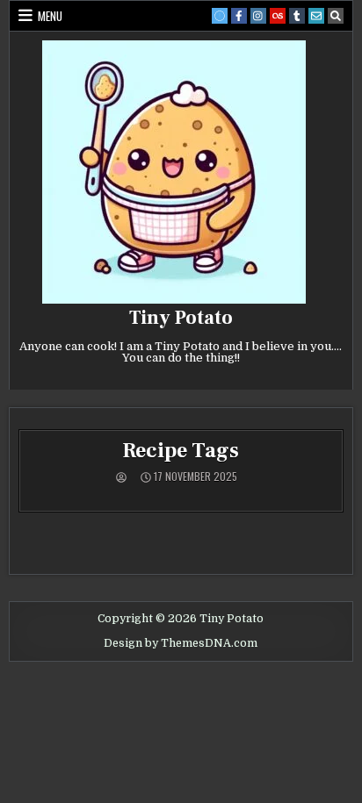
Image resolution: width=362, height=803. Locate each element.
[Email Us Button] (316, 16)
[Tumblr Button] (297, 16)
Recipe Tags (180, 450)
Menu (50, 16)
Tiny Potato (181, 317)
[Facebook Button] (239, 16)
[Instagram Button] (258, 16)
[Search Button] (336, 16)
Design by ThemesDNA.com (180, 643)
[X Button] (220, 16)
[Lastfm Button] (278, 16)
